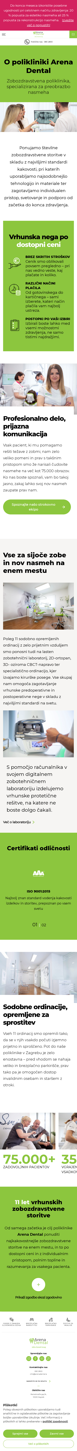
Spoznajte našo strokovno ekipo (33, 506)
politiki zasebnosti (55, 1421)
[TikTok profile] (48, 1358)
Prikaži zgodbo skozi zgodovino (38, 1297)
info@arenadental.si (38, 1374)
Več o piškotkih (38, 1443)
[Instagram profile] (28, 1358)
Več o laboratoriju (17, 822)
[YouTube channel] (41, 1358)
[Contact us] (73, 34)
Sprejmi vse (20, 1433)
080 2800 (42, 42)
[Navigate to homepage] (38, 34)
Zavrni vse (57, 1433)
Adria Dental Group (38, 1343)
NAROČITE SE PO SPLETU (37, 1381)
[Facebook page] (35, 1358)
